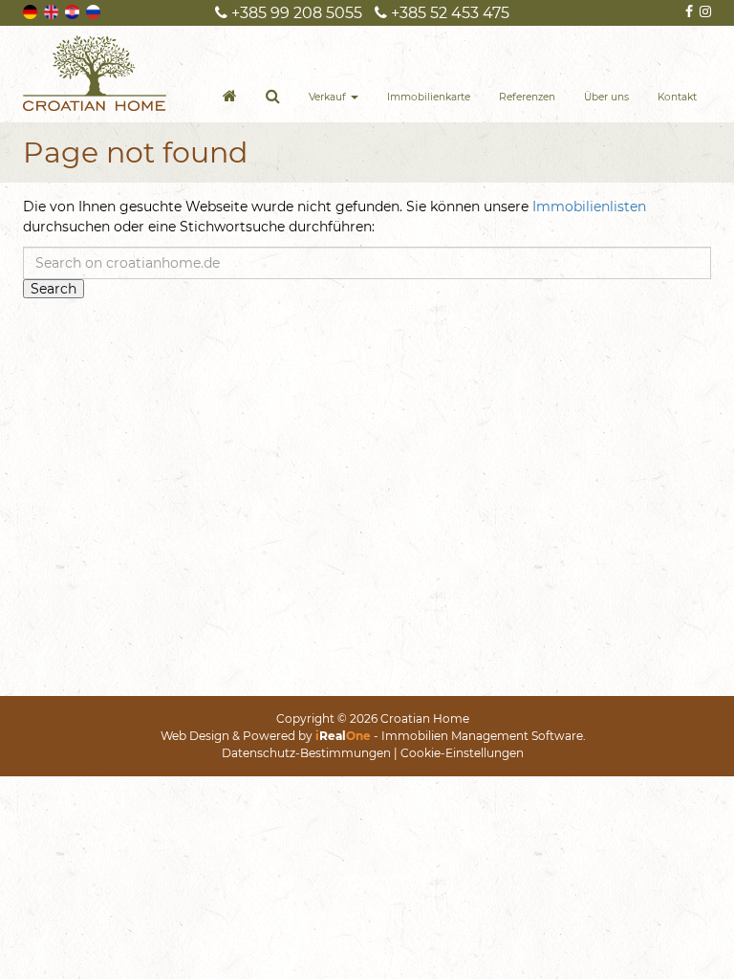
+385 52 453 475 (448, 13)
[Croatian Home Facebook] (687, 11)
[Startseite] (229, 98)
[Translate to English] (52, 10)
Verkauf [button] (329, 97)
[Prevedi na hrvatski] (73, 10)
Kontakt (677, 97)
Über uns (606, 97)
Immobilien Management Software (482, 736)
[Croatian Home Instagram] (704, 11)
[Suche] (272, 98)
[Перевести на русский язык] (94, 10)
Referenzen (527, 97)
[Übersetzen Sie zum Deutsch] (31, 10)
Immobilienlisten (589, 206)
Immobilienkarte (428, 97)
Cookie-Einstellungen (462, 753)
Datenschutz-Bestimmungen (306, 753)
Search (53, 288)
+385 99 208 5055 (294, 13)
